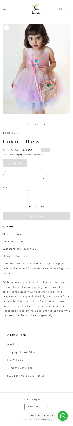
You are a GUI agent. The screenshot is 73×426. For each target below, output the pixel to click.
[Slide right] (44, 124)
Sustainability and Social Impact (25, 375)
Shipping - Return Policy (21, 352)
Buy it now (36, 216)
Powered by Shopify (45, 420)
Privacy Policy (15, 360)
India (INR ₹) (34, 406)
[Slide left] (29, 124)
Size (5, 171)
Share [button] (10, 226)
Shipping (18, 155)
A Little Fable (32, 420)
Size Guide (15, 163)
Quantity (7, 187)
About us (12, 344)
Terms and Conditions (19, 368)
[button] (4, 9)
